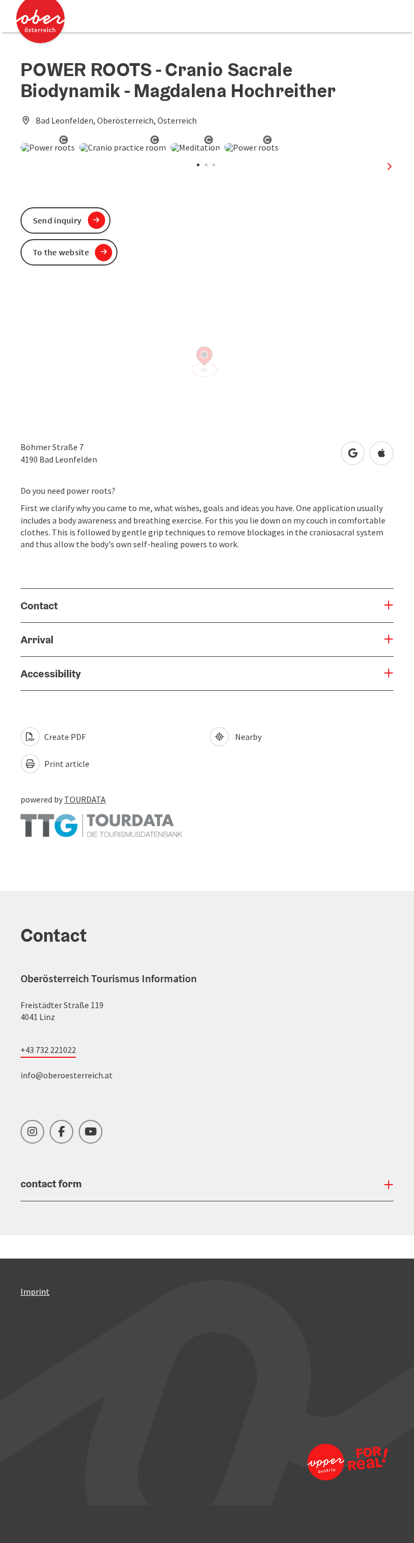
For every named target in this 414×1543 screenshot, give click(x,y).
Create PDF (64, 736)
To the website (61, 252)
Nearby (246, 736)
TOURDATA (85, 799)
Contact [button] (39, 606)
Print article (66, 763)
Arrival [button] (36, 640)
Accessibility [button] (50, 674)
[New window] (101, 820)
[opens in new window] (347, 1462)
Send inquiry (57, 220)
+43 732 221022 (48, 1049)
